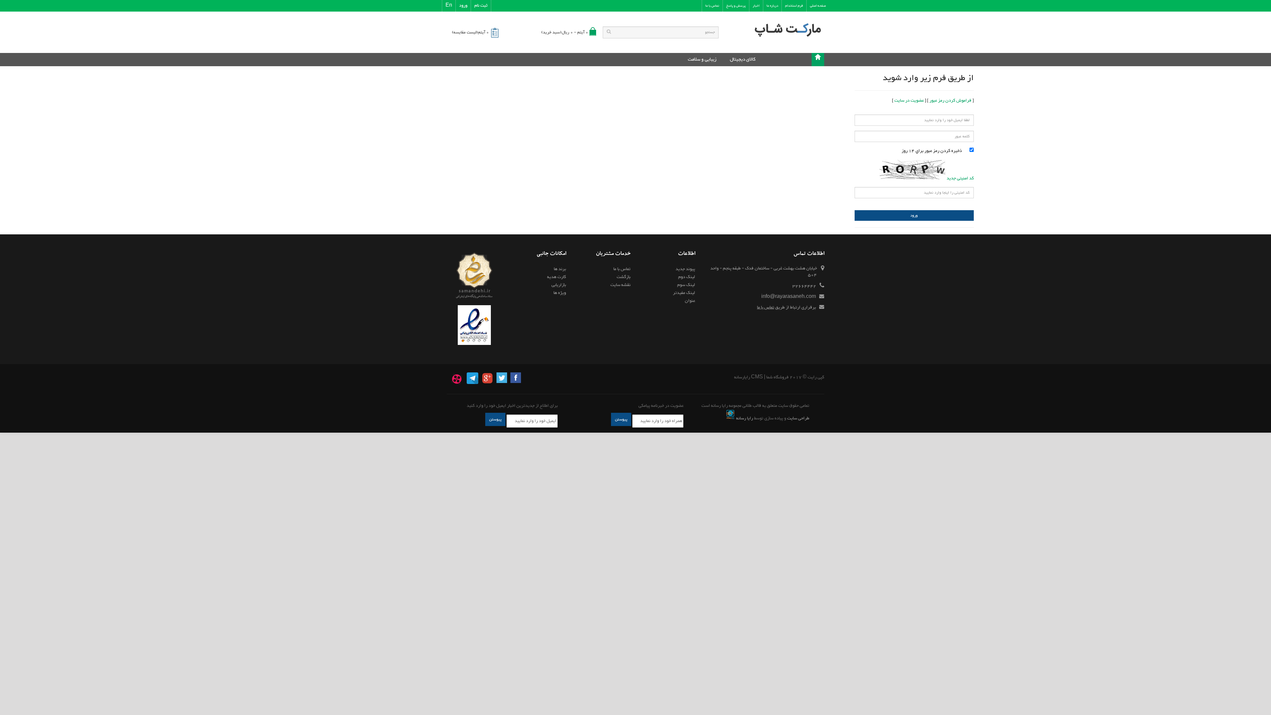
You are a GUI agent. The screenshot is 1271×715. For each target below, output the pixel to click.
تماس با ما (765, 307)
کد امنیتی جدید (960, 178)
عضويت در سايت (909, 100)
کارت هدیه (556, 277)
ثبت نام (481, 5)
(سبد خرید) (564, 32)
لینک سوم (686, 285)
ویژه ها (559, 293)
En (449, 5)
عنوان (690, 301)
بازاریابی (558, 285)
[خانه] (818, 59)
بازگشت (624, 277)
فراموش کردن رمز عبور (950, 100)
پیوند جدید (685, 269)
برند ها (560, 269)
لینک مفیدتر (684, 293)
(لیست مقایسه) (470, 32)
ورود (463, 5)
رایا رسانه (744, 418)
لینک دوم (686, 277)
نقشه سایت (620, 285)
